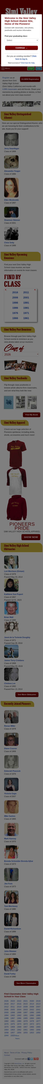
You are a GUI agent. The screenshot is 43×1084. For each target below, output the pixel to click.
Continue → (22, 48)
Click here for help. (28, 63)
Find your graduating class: (16, 36)
